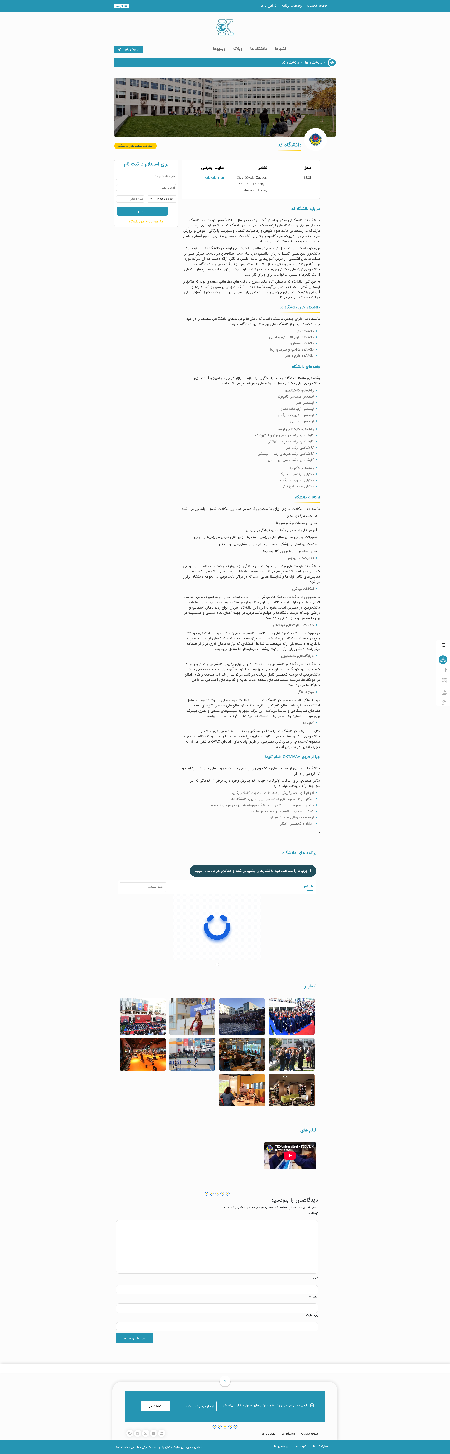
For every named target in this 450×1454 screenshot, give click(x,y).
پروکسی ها (281, 1446)
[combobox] (162, 199)
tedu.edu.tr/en (214, 177)
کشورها (280, 49)
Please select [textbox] (165, 199)
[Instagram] (137, 1433)
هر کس (307, 886)
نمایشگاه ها (320, 1446)
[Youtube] (153, 1433)
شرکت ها (300, 1446)
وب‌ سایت (312, 1315)
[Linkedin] (161, 1433)
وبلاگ (237, 49)
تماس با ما (268, 5)
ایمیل (313, 1296)
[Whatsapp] (145, 1433)
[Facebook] (129, 1433)
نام (315, 1278)
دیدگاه (313, 1213)
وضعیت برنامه (292, 5)
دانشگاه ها (258, 49)
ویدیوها (219, 49)
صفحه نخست (317, 5)
